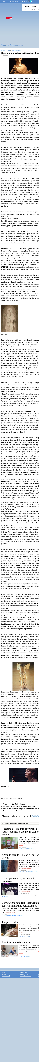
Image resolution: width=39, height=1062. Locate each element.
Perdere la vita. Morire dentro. (14, 804)
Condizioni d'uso (24, 974)
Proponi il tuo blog (14, 1)
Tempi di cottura (10, 922)
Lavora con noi (6, 976)
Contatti (4, 974)
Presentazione (23, 972)
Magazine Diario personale (12, 45)
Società (27, 6)
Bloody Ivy (5, 55)
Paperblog (10, 8)
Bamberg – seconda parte (12, 811)
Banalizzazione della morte (16, 942)
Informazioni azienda (25, 976)
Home (3, 1)
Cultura (34, 6)
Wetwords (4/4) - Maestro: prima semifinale (19, 806)
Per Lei (26, 9)
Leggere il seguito (26, 868)
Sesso (33, 9)
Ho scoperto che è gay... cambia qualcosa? (18, 879)
